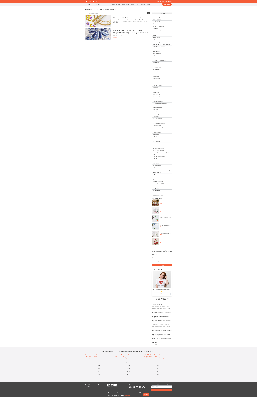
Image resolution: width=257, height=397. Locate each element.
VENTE (154, 179)
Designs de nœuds (156, 69)
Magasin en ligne (116, 4)
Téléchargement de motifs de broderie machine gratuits (97, 358)
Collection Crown (156, 87)
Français (159, 1)
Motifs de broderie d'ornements (159, 156)
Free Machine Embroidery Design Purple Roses (161, 306)
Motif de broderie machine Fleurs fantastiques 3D (127, 30)
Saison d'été (155, 33)
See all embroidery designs (158, 181)
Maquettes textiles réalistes (158, 195)
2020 (128, 371)
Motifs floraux (155, 109)
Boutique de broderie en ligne (92, 354)
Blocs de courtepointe (157, 172)
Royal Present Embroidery (93, 4)
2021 (99, 371)
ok (148, 13)
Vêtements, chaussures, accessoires (160, 80)
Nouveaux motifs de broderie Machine (123, 354)
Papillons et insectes (157, 71)
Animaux (154, 35)
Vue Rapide (162, 280)
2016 (158, 374)
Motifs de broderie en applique (159, 46)
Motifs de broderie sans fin (158, 101)
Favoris (95, 1)
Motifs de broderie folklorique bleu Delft (161, 99)
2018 (99, 374)
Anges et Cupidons (156, 37)
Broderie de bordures (157, 67)
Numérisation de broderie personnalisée (124, 358)
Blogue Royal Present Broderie (92, 356)
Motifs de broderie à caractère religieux (160, 177)
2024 (99, 368)
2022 (158, 368)
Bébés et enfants (156, 62)
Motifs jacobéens (156, 134)
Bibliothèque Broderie (120, 356)
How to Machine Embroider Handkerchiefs (160, 324)
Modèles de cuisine (156, 136)
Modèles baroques (156, 55)
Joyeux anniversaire (157, 53)
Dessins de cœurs (156, 130)
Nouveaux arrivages (156, 17)
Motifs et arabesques (157, 39)
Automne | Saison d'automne (158, 30)
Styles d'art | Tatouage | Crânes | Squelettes (161, 44)
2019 (158, 371)
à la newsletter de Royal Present (158, 259)
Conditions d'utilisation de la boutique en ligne (154, 358)
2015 (99, 377)
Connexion (89, 1)
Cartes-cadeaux (156, 121)
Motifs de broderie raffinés (158, 161)
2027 (99, 365)
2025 (158, 365)
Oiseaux (154, 64)
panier (170, 1)
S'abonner (162, 265)
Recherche (162, 13)
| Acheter (162, 293)
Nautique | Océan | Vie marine (158, 150)
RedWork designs (156, 174)
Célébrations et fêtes (157, 24)
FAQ (137, 4)
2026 (128, 365)
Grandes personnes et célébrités (159, 127)
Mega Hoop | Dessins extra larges (159, 143)
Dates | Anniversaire (156, 94)
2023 (128, 368)
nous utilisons (127, 395)
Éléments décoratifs (156, 96)
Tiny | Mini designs (156, 190)
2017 (128, 374)
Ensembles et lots (156, 21)
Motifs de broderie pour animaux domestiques (162, 170)
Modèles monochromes (157, 146)
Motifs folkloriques (156, 114)
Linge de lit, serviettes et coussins (159, 60)
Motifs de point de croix (157, 85)
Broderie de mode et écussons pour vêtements (160, 104)
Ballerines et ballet (156, 58)
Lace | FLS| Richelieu (156, 141)
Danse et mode (156, 92)
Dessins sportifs (156, 188)
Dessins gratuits (125, 4)
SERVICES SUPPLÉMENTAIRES (158, 26)
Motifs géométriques (157, 125)
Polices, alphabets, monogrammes (159, 111)
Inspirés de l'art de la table (158, 139)
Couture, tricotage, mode (158, 186)
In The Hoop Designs (157, 132)
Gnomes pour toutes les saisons (159, 123)
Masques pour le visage (157, 107)
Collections (155, 83)
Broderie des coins (156, 90)
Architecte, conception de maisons (159, 42)
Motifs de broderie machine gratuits (152, 354)
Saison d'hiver (155, 28)
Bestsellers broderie (157, 19)
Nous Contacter (167, 4)
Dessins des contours (157, 165)
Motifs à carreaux (156, 76)
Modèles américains (156, 51)
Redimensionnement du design (151, 356)
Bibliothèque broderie (146, 4)
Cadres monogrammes (157, 118)
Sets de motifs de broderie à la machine (160, 183)
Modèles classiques (156, 78)
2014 (128, 377)
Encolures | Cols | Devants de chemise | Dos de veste (162, 153)
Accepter (146, 394)
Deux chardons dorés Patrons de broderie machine (127, 17)
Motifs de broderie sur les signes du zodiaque (161, 192)
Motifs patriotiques (156, 167)
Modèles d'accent (156, 49)
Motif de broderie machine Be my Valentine (161, 289)
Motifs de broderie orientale (158, 158)
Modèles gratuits (156, 116)
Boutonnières (155, 74)
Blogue (132, 4)
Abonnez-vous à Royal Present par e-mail (159, 384)
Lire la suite (115, 25)
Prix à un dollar (156, 163)
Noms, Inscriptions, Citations (158, 148)
